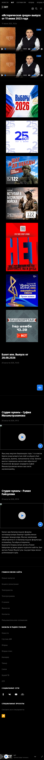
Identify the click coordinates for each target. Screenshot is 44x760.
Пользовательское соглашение (14, 620)
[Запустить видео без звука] (40, 446)
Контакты (6, 614)
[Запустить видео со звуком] (22, 437)
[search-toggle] (36, 8)
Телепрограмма (8, 596)
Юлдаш (31, 2)
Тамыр (4, 663)
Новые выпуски (8, 578)
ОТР (3, 681)
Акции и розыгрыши (10, 584)
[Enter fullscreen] (42, 756)
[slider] (13, 49)
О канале (5, 602)
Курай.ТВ (5, 675)
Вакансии (6, 608)
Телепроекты (7, 590)
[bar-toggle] (41, 8)
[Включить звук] (40, 387)
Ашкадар (5, 657)
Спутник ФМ (21, 2)
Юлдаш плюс (7, 651)
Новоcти (5, 2)
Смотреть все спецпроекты (13, 710)
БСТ (12, 2)
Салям (4, 669)
